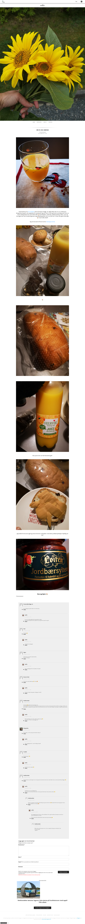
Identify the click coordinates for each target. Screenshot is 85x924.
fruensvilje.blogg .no (28, 604)
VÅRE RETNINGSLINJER (30, 915)
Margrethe (25, 728)
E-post (28, 862)
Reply (24, 609)
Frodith (25, 752)
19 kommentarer (42, 132)
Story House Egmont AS (46, 919)
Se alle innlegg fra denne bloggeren (42, 907)
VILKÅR (44, 915)
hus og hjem (31, 211)
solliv (42, 5)
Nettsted (20, 866)
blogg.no (78, 918)
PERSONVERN (39, 915)
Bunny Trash (26, 677)
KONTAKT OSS (50, 915)
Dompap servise (50, 221)
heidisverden (26, 775)
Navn (20, 857)
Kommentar (21, 844)
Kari (24, 628)
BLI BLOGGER (57, 915)
